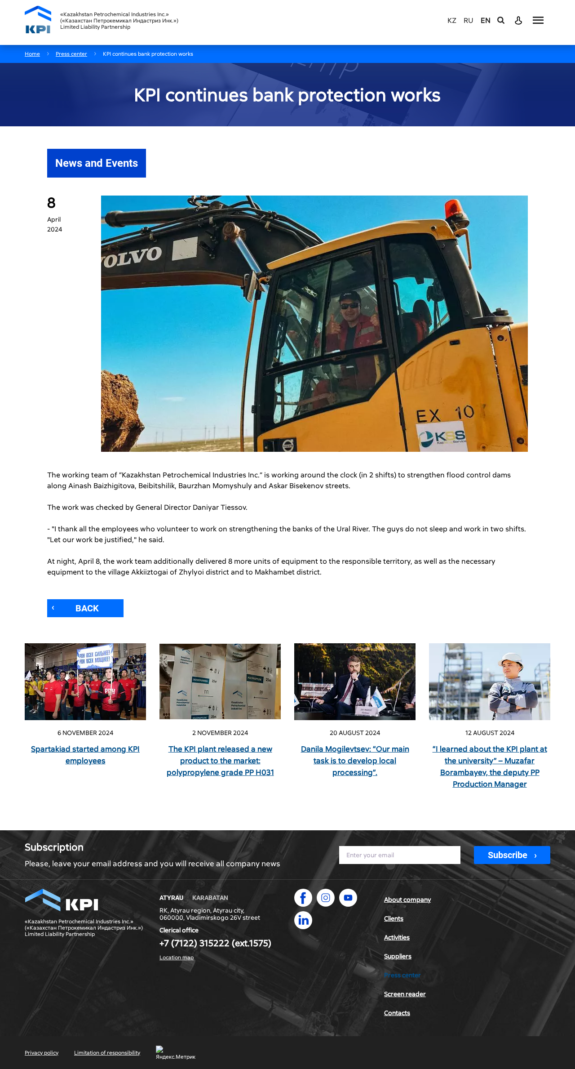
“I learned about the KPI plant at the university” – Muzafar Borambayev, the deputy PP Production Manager (490, 766)
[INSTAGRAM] (326, 898)
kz (451, 20)
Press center (402, 975)
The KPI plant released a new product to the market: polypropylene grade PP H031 (220, 760)
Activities (397, 937)
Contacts (397, 1013)
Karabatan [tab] (210, 897)
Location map (176, 957)
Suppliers (397, 956)
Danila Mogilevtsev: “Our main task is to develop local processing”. (355, 760)
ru (468, 20)
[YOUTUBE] (348, 898)
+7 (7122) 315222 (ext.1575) (215, 943)
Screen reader (405, 994)
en (486, 20)
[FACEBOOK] (303, 898)
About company (407, 899)
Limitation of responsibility (107, 1052)
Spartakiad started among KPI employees (85, 755)
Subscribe (507, 855)
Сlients (393, 918)
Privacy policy (41, 1052)
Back (87, 608)
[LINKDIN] (303, 920)
